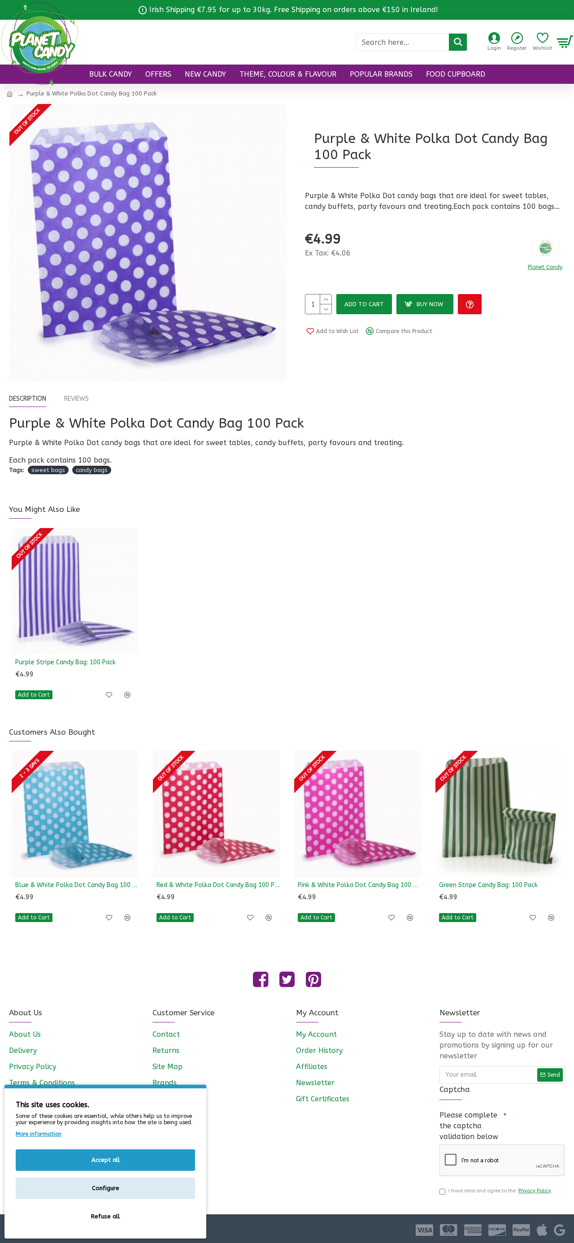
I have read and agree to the (499, 1191)
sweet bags (48, 470)
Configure (105, 1188)
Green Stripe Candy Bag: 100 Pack (488, 885)
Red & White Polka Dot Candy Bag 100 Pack (218, 885)
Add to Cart (364, 304)
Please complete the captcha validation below (468, 1126)
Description (27, 399)
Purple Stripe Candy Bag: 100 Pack (65, 662)
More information (38, 1134)
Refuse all (105, 1216)
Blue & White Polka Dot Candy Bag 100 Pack (77, 885)
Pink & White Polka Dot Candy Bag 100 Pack (359, 885)
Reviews (76, 399)
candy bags (92, 470)
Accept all (105, 1159)
